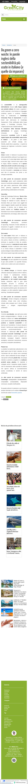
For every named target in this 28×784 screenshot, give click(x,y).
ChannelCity (14, 1)
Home (4, 19)
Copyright (6, 691)
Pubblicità (6, 695)
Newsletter (6, 698)
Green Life (6, 707)
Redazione (7, 690)
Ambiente (9, 45)
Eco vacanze (7, 722)
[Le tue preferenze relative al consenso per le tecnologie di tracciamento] (20, 782)
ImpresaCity (22, 1)
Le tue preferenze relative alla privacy (12, 780)
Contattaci (6, 696)
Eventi (5, 727)
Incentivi (6, 718)
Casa (5, 710)
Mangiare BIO (7, 724)
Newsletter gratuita (16, 392)
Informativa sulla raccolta (6, 782)
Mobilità (6, 709)
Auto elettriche (7, 719)
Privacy (6, 693)
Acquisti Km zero (8, 721)
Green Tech (7, 726)
